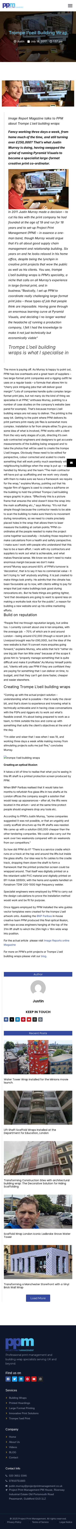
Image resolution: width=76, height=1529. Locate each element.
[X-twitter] (12, 1019)
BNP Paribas (44, 916)
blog (43, 956)
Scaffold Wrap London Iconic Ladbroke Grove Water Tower (37, 1235)
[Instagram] (34, 1019)
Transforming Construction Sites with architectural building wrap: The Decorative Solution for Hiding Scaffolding (37, 1183)
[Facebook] (6, 1019)
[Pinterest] (23, 1019)
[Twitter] (14, 1379)
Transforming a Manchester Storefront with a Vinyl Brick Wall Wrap (36, 1285)
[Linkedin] (17, 1019)
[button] (70, 5)
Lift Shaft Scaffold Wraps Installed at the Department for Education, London (30, 1131)
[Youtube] (29, 1019)
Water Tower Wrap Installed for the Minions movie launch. (36, 1081)
